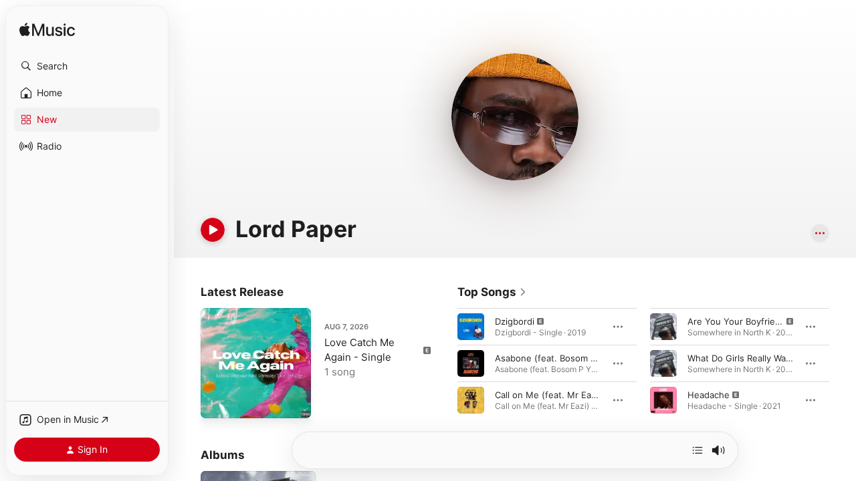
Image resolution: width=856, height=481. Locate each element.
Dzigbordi (514, 321)
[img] (47, 30)
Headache (708, 394)
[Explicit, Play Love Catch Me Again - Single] (217, 401)
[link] (492, 292)
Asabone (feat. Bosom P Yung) (559, 358)
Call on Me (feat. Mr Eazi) (548, 394)
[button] (87, 66)
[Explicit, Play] (470, 326)
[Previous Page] (444, 363)
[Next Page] (842, 363)
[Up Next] (697, 450)
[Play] (213, 230)
